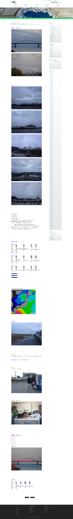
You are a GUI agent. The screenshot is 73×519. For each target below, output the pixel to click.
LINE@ (52, 2)
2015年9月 (51, 217)
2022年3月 (51, 130)
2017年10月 (51, 189)
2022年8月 (51, 124)
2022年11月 (51, 121)
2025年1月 (51, 92)
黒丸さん (51, 50)
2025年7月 (51, 85)
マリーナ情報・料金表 (47, 507)
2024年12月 (51, 93)
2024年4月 (51, 102)
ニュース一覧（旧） (52, 234)
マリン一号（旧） (52, 235)
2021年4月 (51, 142)
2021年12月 (51, 133)
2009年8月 (51, 227)
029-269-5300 (59, 2)
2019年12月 (51, 160)
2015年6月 (51, 220)
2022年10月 (51, 122)
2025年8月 (51, 84)
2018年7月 (51, 179)
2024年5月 (51, 101)
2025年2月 (51, 91)
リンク (59, 0)
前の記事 (27, 497)
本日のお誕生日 (53, 35)
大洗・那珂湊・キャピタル (27, 24)
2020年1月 (51, 159)
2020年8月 (51, 151)
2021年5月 (51, 141)
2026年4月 (51, 75)
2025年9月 (51, 83)
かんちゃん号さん (52, 47)
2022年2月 (51, 131)
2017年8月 (51, 191)
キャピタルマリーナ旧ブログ (53, 233)
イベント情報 (52, 26)
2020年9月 (51, 150)
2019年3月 (51, 170)
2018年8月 (51, 178)
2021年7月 (51, 139)
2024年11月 (51, 94)
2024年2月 (51, 104)
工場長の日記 (52, 34)
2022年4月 (51, 129)
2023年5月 (51, 114)
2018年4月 (51, 182)
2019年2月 (51, 171)
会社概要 (55, 0)
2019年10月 (51, 162)
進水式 (51, 49)
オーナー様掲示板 (49, 0)
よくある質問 (52, 25)
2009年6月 (51, 228)
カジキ (52, 41)
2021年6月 (51, 140)
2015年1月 (51, 226)
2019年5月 (51, 168)
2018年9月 (51, 177)
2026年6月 (51, 73)
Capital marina (15, 2)
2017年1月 (51, 199)
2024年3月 (51, 103)
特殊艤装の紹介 (52, 36)
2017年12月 (51, 187)
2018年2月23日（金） (14, 24)
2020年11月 (51, 148)
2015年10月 (51, 216)
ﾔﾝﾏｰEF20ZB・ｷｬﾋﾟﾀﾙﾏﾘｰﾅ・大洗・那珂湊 (34, 24)
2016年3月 (51, 210)
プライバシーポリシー (18, 514)
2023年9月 (51, 110)
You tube (54, 2)
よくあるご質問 (46, 508)
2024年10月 (51, 95)
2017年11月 (51, 188)
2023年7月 (51, 112)
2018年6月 (51, 180)
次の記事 (32, 497)
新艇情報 (31, 508)
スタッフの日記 (20, 24)
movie (51, 24)
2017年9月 (51, 190)
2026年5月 (51, 74)
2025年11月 (51, 81)
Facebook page (51, 2)
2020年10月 (51, 149)
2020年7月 (51, 152)
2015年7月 (51, 219)
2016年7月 (51, 206)
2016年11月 (51, 201)
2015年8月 (51, 218)
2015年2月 (51, 225)
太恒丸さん (51, 48)
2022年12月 (51, 120)
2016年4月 (51, 209)
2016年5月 (51, 208)
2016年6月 (51, 207)
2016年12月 (51, 200)
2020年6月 (51, 153)
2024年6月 (51, 100)
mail (55, 2)
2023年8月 (51, 111)
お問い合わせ (17, 513)
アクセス (44, 0)
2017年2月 (51, 198)
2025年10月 (51, 82)
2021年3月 (51, 143)
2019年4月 (51, 169)
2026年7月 (51, 72)
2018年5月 (51, 181)
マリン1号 (52, 33)
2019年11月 (51, 161)
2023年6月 (51, 113)
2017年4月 (51, 196)
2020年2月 (51, 158)
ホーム (16, 507)
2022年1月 (51, 132)
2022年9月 (51, 123)
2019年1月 (51, 172)
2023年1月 (51, 119)
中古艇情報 (31, 507)
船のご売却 (31, 509)
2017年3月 (51, 197)
